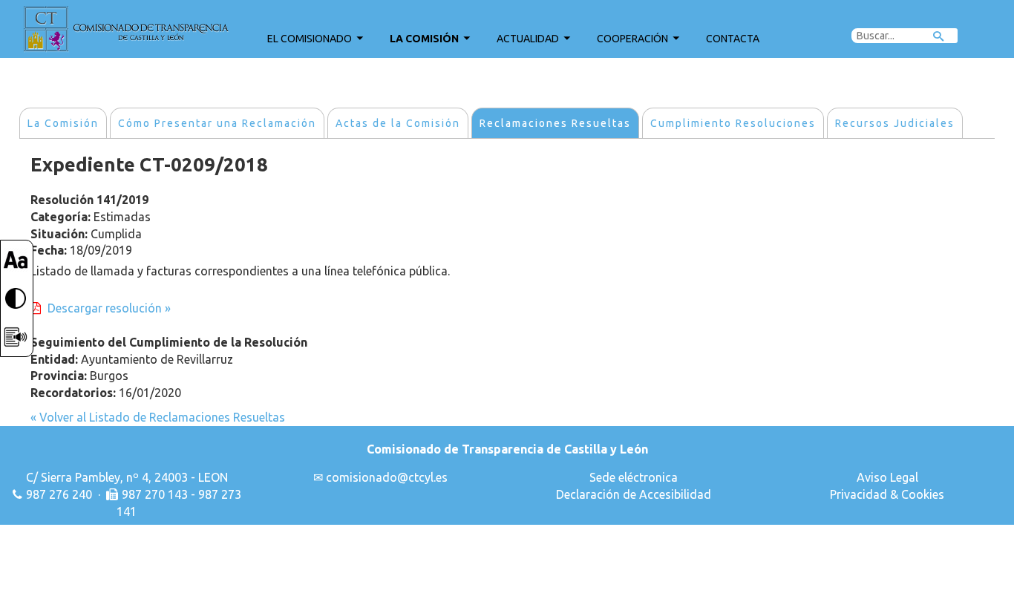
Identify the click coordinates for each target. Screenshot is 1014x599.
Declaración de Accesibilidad (633, 494)
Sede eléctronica (633, 477)
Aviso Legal (887, 477)
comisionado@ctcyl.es (387, 477)
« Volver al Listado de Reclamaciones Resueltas (157, 417)
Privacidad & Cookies (887, 494)
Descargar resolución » (109, 308)
